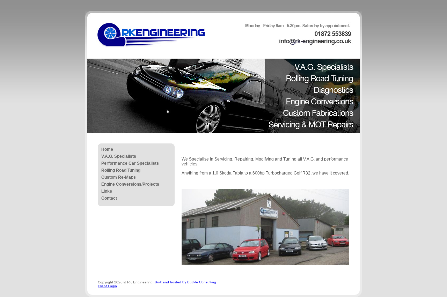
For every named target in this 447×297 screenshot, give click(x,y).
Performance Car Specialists (130, 163)
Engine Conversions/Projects (130, 184)
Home (107, 149)
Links (106, 191)
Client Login (107, 286)
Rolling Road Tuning (120, 170)
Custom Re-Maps (118, 177)
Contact (109, 198)
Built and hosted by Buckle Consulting (185, 282)
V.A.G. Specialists (118, 156)
